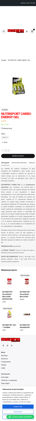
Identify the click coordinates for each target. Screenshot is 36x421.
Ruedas (3, 365)
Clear (5, 142)
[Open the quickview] (5, 276)
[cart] (32, 31)
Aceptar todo (18, 406)
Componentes (6, 362)
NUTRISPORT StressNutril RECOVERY (25, 294)
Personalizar (18, 412)
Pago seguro (5, 383)
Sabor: (3, 134)
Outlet (3, 368)
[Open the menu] (4, 31)
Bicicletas (4, 355)
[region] (18, 403)
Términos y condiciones (9, 380)
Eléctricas (4, 359)
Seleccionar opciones (9, 286)
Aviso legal (4, 377)
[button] (20, 417)
